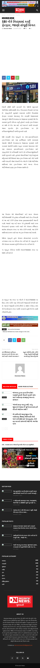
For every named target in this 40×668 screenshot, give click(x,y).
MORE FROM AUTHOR (25, 386)
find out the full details (14, 329)
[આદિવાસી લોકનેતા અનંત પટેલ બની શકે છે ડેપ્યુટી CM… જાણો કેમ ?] (7, 537)
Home (3, 15)
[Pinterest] (13, 78)
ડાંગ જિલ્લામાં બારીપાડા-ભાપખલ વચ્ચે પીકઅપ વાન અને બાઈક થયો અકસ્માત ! (10, 354)
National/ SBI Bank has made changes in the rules (16, 331)
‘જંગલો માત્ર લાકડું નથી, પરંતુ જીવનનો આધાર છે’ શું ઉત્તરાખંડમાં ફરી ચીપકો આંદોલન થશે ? (25, 406)
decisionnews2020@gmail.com (23, 645)
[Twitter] (8, 78)
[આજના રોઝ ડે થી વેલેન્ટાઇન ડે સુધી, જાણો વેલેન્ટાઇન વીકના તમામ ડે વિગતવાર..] (7, 512)
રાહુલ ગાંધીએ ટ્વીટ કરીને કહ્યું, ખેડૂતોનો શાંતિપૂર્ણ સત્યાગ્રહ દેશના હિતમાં (30, 354)
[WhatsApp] (17, 78)
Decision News (8, 28)
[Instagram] (17, 658)
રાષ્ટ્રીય (18, 15)
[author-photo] (20, 373)
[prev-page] (3, 428)
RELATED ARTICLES (9, 386)
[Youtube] (28, 658)
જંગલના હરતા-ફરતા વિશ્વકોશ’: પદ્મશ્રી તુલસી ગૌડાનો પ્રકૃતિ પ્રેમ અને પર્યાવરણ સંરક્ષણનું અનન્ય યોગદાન (24, 396)
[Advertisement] (20, 52)
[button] (3, 10)
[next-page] (6, 428)
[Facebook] (4, 78)
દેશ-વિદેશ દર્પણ (10, 15)
